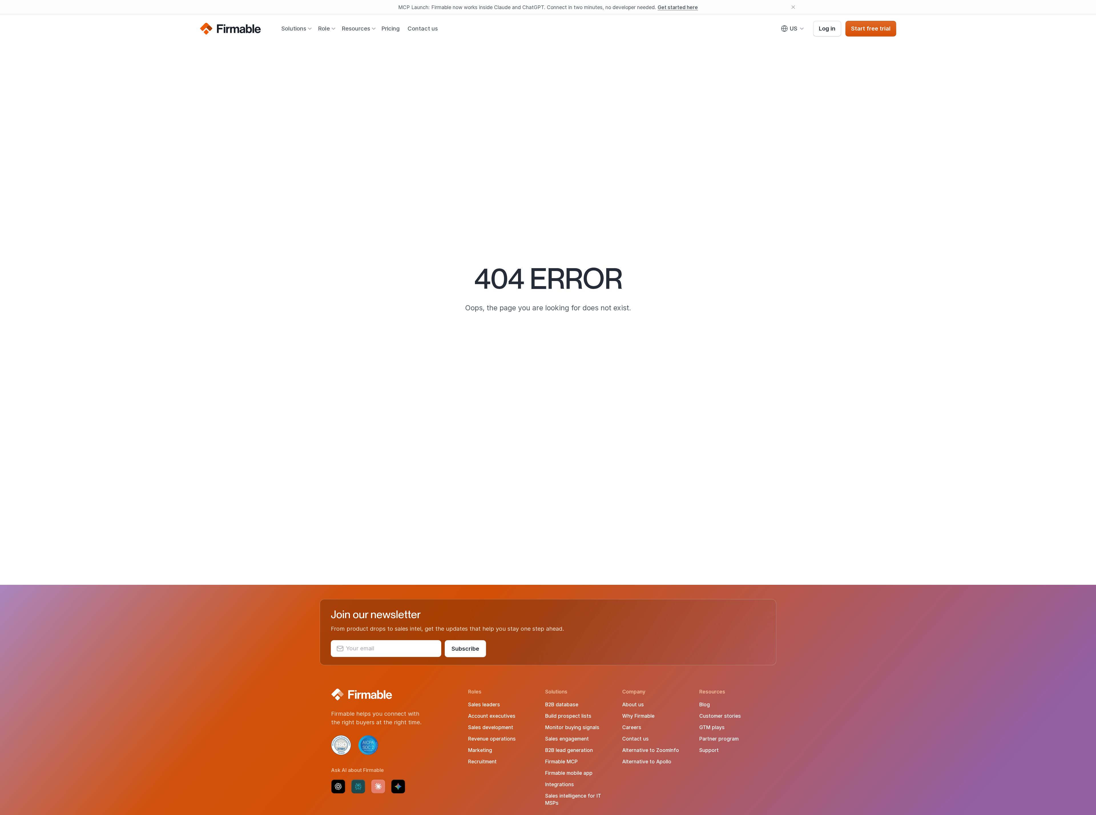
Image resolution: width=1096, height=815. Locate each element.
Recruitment (482, 762)
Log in (827, 28)
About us (633, 704)
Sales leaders (484, 704)
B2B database (561, 704)
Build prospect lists (568, 716)
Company (633, 692)
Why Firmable (638, 716)
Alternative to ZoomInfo (650, 750)
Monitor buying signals (572, 727)
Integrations (559, 784)
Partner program (719, 739)
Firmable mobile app (569, 773)
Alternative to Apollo (646, 762)
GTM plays (712, 727)
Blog (704, 704)
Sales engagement (567, 739)
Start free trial (870, 28)
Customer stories (720, 716)
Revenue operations (492, 739)
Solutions (293, 28)
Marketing (480, 750)
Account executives (491, 716)
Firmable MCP (561, 762)
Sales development (490, 727)
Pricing (390, 28)
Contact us (423, 28)
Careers (631, 727)
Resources (356, 28)
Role (324, 28)
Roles (474, 692)
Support (709, 750)
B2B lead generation (569, 750)
